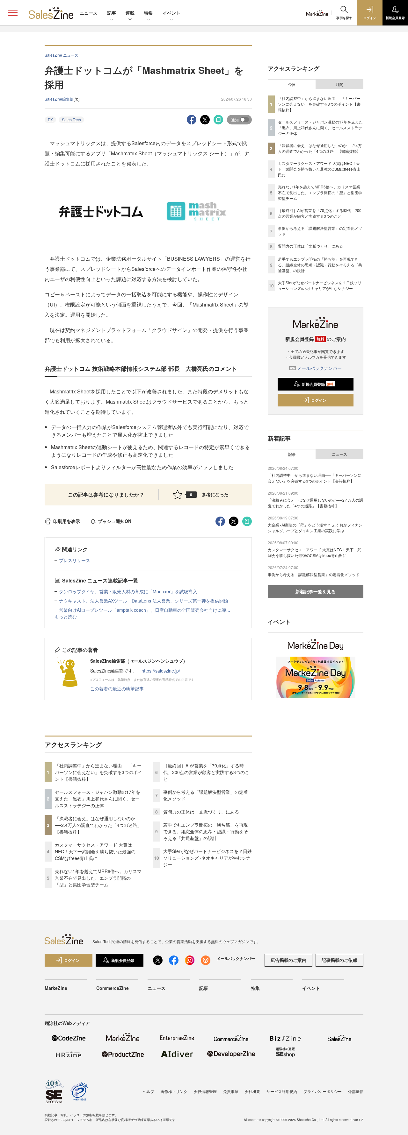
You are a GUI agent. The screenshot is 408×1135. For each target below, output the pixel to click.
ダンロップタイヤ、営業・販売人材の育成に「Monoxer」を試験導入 (128, 591)
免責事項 (230, 1091)
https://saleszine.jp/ (161, 670)
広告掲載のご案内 (288, 960)
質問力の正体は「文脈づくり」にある (201, 811)
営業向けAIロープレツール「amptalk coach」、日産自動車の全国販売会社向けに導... (144, 610)
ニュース (89, 13)
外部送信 (355, 1091)
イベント (171, 13)
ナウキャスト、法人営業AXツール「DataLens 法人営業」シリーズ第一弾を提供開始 (143, 600)
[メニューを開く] (13, 12)
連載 (130, 13)
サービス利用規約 (281, 1091)
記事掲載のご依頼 (339, 960)
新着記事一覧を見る (315, 591)
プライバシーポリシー (322, 1091)
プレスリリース (74, 560)
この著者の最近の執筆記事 (117, 688)
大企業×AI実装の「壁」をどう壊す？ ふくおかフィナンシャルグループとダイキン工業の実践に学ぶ (315, 527)
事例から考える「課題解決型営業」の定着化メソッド (314, 574)
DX (50, 119)
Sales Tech (71, 119)
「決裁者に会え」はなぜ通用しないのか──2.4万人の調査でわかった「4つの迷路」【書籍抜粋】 (98, 825)
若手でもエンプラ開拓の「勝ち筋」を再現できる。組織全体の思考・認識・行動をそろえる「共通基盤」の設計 (205, 831)
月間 (339, 84)
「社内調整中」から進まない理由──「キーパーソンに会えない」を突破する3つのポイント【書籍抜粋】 (98, 772)
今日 (292, 84)
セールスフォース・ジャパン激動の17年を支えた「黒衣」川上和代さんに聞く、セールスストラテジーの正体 (97, 798)
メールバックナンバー (319, 368)
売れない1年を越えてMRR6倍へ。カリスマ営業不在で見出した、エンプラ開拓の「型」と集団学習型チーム (98, 878)
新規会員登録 (317, 384)
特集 (148, 13)
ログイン (318, 400)
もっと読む (66, 616)
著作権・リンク (174, 1091)
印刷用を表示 (66, 521)
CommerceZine (112, 988)
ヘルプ (148, 1091)
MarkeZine (56, 988)
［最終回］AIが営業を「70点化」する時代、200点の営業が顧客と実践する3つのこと (206, 772)
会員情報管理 (205, 1091)
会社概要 (252, 1091)
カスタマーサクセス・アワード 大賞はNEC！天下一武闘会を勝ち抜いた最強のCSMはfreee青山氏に (95, 851)
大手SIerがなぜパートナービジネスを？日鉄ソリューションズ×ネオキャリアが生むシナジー (207, 858)
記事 (111, 13)
